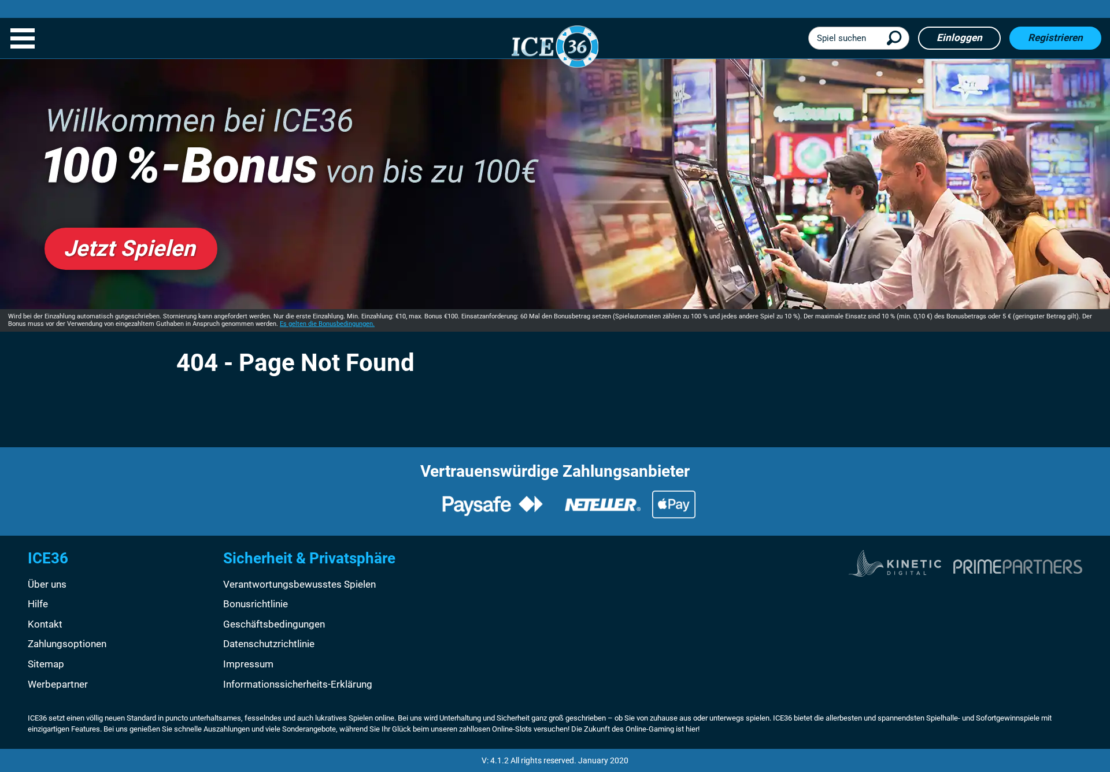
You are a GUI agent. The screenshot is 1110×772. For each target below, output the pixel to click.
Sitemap (46, 664)
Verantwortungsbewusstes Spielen (299, 584)
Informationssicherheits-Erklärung (297, 684)
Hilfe (38, 604)
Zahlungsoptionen (67, 643)
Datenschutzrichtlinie (268, 643)
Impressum (248, 664)
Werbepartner (58, 684)
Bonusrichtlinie (255, 604)
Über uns (47, 584)
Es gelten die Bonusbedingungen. (327, 324)
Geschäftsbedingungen (274, 624)
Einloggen (959, 37)
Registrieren (1055, 37)
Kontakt (45, 624)
